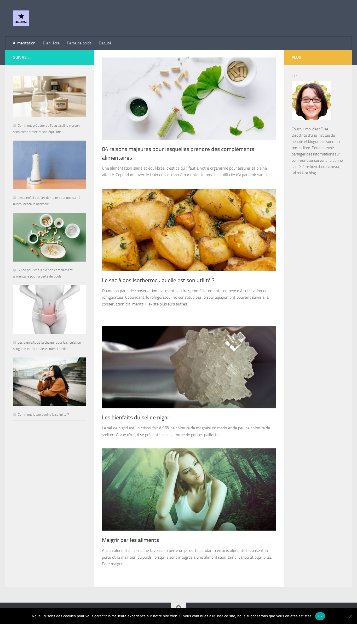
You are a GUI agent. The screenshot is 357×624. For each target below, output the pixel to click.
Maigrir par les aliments (130, 540)
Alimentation (24, 43)
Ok (320, 616)
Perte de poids (79, 43)
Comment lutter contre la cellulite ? (43, 415)
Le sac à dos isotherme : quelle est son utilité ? (158, 280)
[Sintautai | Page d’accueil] (21, 18)
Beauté (105, 43)
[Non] (350, 616)
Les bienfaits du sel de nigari (136, 417)
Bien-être (51, 43)
